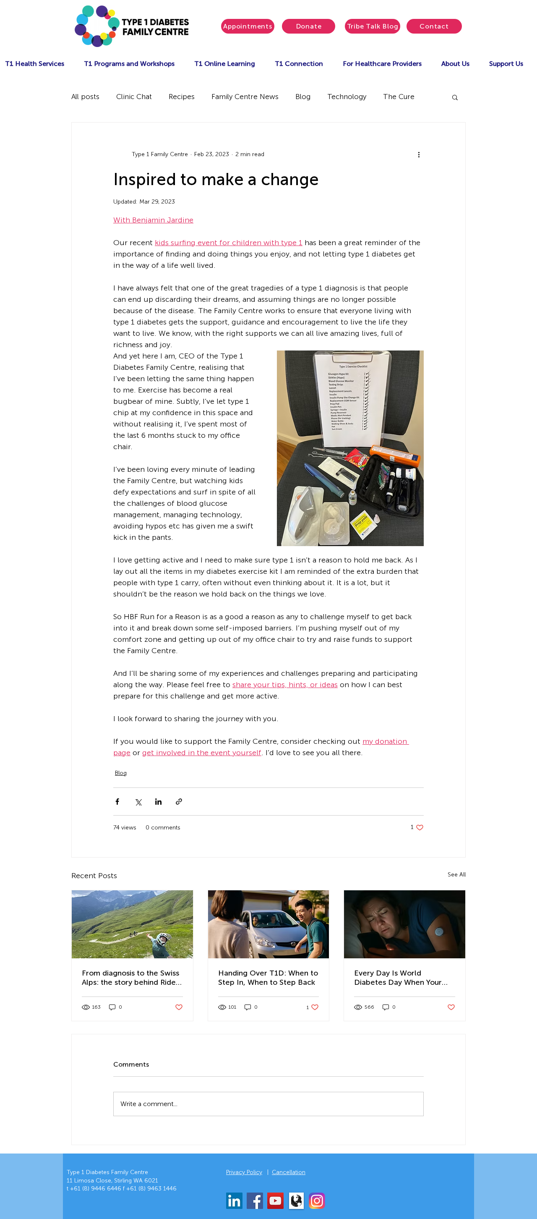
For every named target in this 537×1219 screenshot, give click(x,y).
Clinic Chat (134, 96)
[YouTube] (275, 1201)
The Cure (398, 96)
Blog (302, 96)
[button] (129, 64)
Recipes (182, 96)
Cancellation (288, 1172)
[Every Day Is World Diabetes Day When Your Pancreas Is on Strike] (404, 924)
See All (457, 874)
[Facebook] (255, 1201)
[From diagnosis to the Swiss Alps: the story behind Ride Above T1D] (132, 924)
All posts (85, 96)
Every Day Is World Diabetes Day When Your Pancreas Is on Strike (398, 977)
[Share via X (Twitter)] (138, 802)
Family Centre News (245, 96)
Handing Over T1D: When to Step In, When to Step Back (268, 977)
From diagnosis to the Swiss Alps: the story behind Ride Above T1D (130, 977)
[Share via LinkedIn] (158, 802)
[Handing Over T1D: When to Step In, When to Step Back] (268, 924)
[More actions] (419, 154)
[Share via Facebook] (117, 802)
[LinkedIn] (234, 1201)
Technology (346, 96)
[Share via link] (179, 802)
